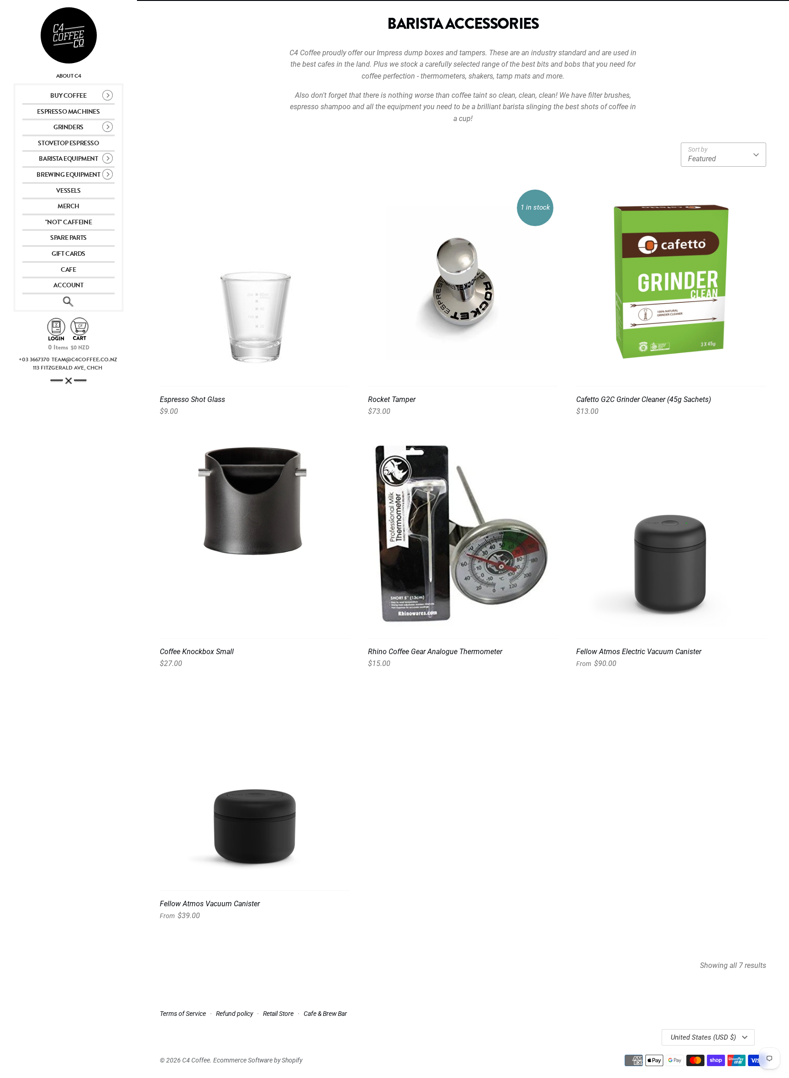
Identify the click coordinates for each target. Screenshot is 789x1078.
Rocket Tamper (392, 399)
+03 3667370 (34, 359)
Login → (56, 329)
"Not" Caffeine (68, 222)
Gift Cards (68, 254)
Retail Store (278, 1013)
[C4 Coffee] (68, 35)
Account (68, 285)
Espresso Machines (68, 111)
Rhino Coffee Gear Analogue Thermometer (435, 651)
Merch (68, 206)
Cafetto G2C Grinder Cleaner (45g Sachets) (643, 399)
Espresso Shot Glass (192, 399)
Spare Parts (68, 238)
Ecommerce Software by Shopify (257, 1060)
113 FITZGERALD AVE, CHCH (67, 368)
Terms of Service (183, 1013)
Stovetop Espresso (68, 143)
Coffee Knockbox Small (197, 651)
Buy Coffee (68, 95)
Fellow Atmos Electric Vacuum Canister (638, 651)
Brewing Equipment (68, 175)
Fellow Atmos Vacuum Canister (210, 903)
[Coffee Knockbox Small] (255, 532)
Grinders (68, 127)
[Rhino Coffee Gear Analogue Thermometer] (463, 532)
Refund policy (234, 1013)
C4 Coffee (196, 1060)
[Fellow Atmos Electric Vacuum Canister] (671, 532)
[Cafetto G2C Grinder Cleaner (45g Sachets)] (671, 280)
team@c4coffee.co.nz (84, 359)
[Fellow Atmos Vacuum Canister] (255, 784)
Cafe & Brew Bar (325, 1013)
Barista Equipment (68, 159)
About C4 (68, 76)
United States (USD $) (703, 1037)
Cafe (68, 270)
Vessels (68, 191)
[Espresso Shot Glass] (255, 280)
